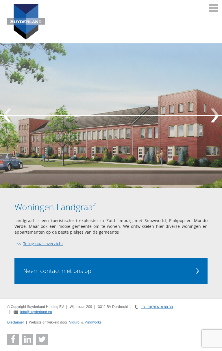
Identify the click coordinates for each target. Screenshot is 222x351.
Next (215, 115)
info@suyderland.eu (36, 312)
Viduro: (74, 322)
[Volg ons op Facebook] (13, 339)
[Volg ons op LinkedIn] (27, 339)
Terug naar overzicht (43, 243)
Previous (7, 115)
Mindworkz (92, 322)
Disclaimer (15, 322)
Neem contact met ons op (57, 271)
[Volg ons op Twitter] (42, 339)
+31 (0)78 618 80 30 (157, 307)
